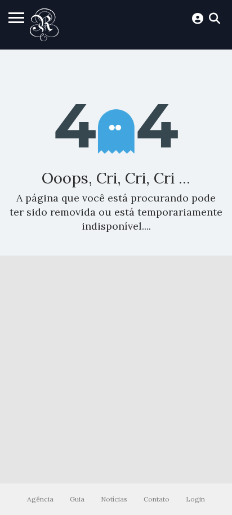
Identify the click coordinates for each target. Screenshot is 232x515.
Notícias (114, 499)
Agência (40, 499)
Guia (77, 499)
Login (195, 499)
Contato (156, 499)
